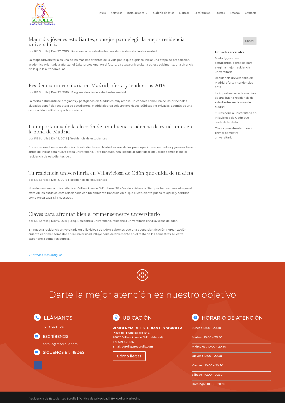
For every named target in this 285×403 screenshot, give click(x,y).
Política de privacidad (94, 398)
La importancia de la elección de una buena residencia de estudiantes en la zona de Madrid (110, 129)
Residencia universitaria (94, 221)
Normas (184, 13)
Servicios (116, 13)
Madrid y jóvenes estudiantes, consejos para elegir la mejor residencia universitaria (106, 42)
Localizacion (202, 13)
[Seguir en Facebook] (38, 365)
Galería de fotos (163, 13)
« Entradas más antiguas (45, 255)
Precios (220, 13)
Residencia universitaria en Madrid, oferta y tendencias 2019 (96, 86)
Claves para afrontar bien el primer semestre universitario (94, 214)
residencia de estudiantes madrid (133, 51)
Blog (74, 92)
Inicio (102, 13)
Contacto (250, 13)
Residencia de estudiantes (90, 51)
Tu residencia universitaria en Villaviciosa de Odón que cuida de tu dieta (110, 173)
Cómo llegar (129, 356)
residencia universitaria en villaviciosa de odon (145, 221)
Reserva (235, 13)
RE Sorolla (41, 51)
